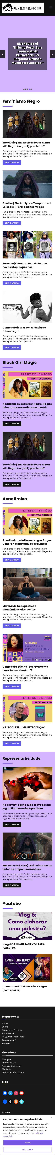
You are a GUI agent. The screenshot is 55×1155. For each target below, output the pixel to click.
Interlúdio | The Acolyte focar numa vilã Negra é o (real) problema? (26, 144)
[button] (24, 89)
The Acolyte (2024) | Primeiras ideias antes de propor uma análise (27, 867)
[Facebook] (5, 1093)
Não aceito (27, 1149)
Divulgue (6, 1059)
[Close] (52, 1117)
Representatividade (22, 758)
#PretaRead (8, 1033)
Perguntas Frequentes (13, 1037)
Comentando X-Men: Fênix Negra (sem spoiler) (25, 988)
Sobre (5, 1027)
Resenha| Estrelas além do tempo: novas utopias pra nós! (25, 265)
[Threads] (10, 1101)
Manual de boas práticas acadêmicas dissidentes (19, 607)
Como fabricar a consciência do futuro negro (24, 329)
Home (5, 1023)
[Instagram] (16, 1093)
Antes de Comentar (11, 1066)
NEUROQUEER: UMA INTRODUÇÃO (24, 727)
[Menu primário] (51, 8)
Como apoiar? (9, 1040)
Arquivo (6, 1043)
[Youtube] (21, 1093)
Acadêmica (15, 499)
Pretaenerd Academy (12, 1030)
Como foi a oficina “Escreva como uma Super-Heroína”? (25, 668)
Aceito (28, 1142)
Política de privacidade (13, 1072)
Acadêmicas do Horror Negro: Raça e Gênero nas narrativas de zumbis (27, 405)
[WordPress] (16, 1101)
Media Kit (6, 1069)
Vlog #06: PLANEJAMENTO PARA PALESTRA (24, 946)
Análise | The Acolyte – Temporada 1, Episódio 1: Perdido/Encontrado (27, 205)
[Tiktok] (21, 1101)
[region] (27, 1135)
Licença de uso (9, 1062)
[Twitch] (5, 1101)
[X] (10, 1093)
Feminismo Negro (21, 101)
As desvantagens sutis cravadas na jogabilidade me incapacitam (27, 806)
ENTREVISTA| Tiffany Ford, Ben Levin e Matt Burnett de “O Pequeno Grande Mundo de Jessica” (27, 53)
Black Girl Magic (20, 362)
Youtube (12, 903)
